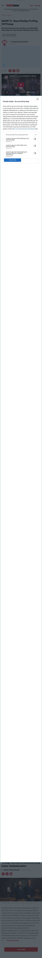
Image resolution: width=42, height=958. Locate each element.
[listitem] (21, 135)
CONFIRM (12, 160)
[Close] (38, 100)
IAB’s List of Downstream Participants (23, 129)
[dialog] (21, 479)
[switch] (34, 139)
